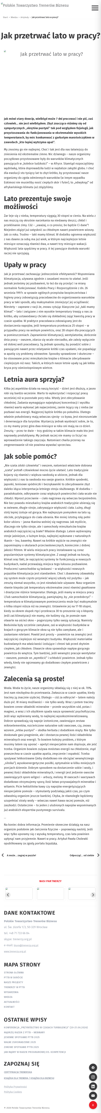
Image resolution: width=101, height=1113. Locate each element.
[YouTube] (93, 1096)
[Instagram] (93, 1077)
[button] (8, 895)
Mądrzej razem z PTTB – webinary (24, 1032)
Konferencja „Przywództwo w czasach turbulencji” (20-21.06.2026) (46, 1027)
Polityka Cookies (13, 1092)
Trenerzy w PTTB (14, 987)
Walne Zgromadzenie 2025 (20, 1042)
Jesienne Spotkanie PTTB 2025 (22, 1037)
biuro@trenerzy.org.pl (26, 945)
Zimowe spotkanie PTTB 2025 (21, 1047)
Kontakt (9, 1006)
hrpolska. (52, 843)
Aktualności (11, 1002)
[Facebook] (93, 1068)
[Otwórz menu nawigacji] (95, 8)
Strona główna (14, 972)
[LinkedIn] (93, 1086)
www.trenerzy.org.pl (15, 951)
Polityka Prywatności (15, 1086)
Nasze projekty (13, 982)
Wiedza (8, 997)
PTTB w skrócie (13, 977)
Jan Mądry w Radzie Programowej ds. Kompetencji (35, 1052)
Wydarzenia (11, 992)
